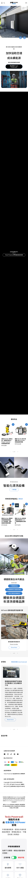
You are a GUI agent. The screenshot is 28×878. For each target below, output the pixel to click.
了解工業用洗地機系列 (14, 593)
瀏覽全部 (20, 498)
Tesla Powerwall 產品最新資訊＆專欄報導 (14, 773)
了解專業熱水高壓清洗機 (14, 589)
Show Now (14, 647)
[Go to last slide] (20, 37)
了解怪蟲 (14, 489)
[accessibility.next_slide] (17, 653)
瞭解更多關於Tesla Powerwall (19, 662)
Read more (10, 719)
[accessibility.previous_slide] (10, 653)
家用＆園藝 (15, 807)
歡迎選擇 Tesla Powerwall (14, 66)
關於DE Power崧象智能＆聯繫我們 (11, 804)
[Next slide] (24, 37)
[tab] (12, 36)
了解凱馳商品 (14, 586)
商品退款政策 (17, 806)
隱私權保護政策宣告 (9, 806)
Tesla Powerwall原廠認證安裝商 (14, 255)
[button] (2, 3)
